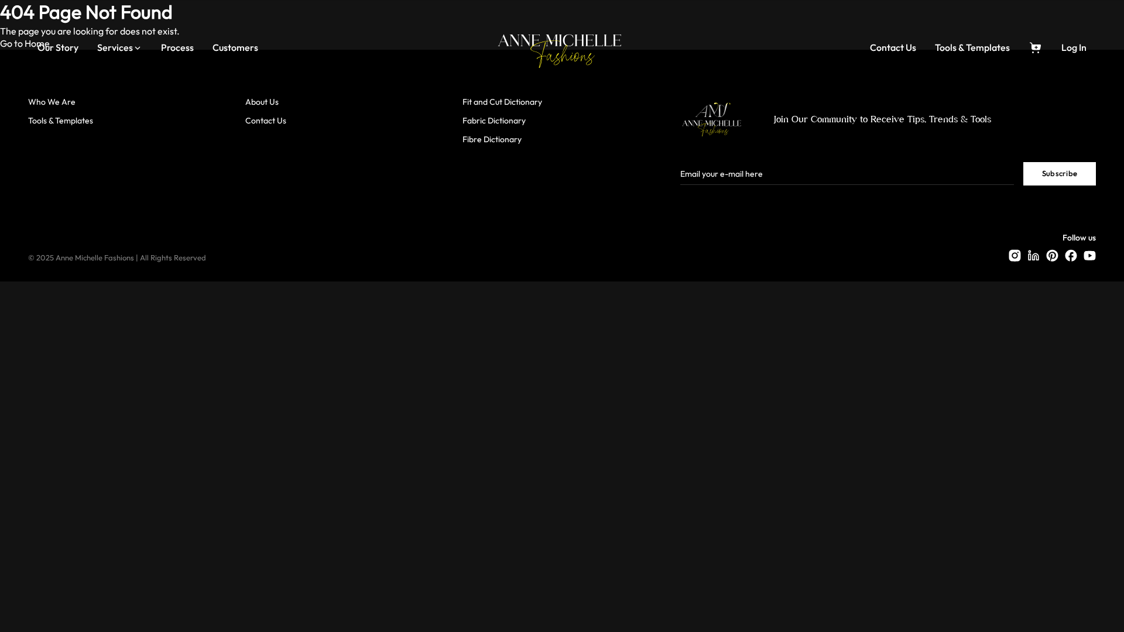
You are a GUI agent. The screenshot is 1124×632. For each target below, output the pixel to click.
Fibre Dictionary (492, 139)
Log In (1074, 48)
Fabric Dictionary (494, 120)
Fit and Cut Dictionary (502, 102)
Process (177, 48)
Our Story (57, 48)
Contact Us (893, 48)
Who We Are (52, 102)
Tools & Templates (972, 48)
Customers (235, 48)
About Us (262, 102)
